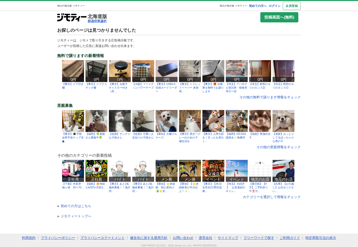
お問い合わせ (183, 238)
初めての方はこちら (74, 206)
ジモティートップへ (74, 216)
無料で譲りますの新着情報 (80, 56)
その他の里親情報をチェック (278, 147)
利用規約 (29, 238)
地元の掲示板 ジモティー (233, 5)
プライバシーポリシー (58, 238)
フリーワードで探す (259, 238)
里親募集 (65, 106)
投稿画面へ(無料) (279, 17)
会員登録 (292, 6)
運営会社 (205, 238)
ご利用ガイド (290, 238)
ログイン (275, 6)
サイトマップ (228, 238)
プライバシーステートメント (102, 238)
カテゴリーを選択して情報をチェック (272, 197)
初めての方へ (258, 6)
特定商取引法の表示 (320, 238)
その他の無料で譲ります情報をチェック (270, 97)
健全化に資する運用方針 (149, 238)
